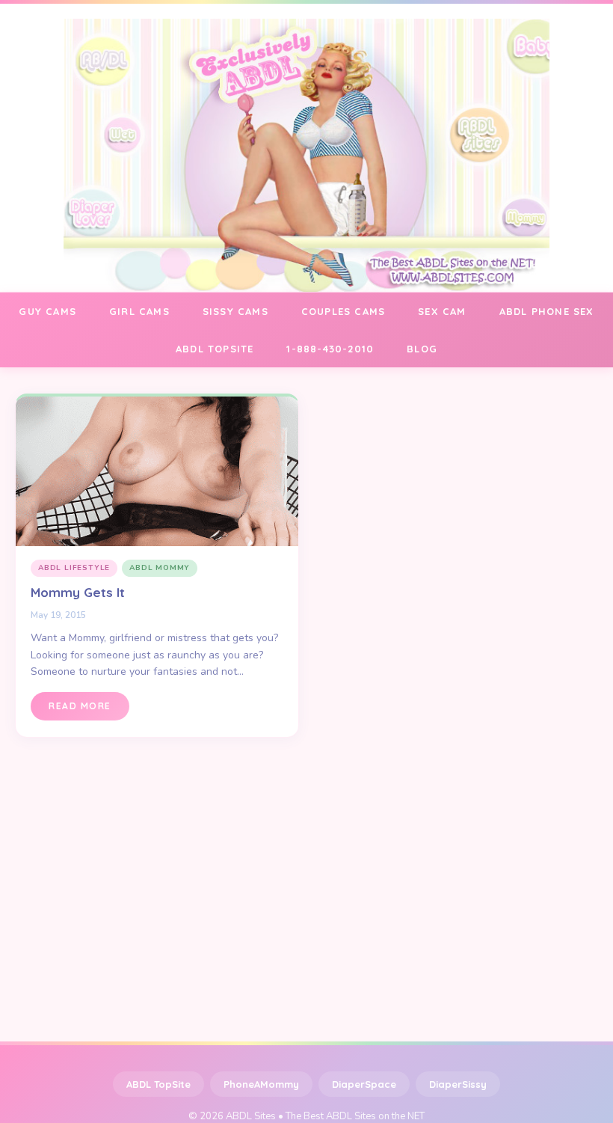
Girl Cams (139, 311)
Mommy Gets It (78, 592)
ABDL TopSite (158, 1084)
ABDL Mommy (159, 568)
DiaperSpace (364, 1084)
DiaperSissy (458, 1084)
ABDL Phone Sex (546, 311)
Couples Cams (343, 311)
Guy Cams (47, 311)
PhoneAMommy (261, 1084)
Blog (422, 349)
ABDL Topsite (214, 349)
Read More (80, 706)
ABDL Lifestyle (74, 568)
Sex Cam (442, 311)
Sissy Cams (235, 311)
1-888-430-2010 (330, 349)
